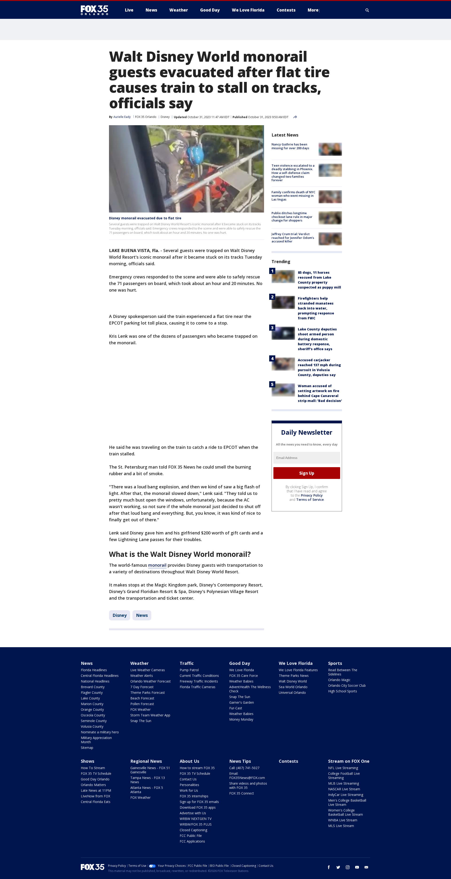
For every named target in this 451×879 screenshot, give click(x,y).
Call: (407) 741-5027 (244, 768)
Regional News (146, 761)
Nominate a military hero (100, 732)
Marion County (92, 704)
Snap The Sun (140, 720)
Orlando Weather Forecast (150, 681)
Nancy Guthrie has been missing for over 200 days (290, 146)
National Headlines (95, 681)
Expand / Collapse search (367, 10)
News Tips (240, 761)
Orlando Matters (93, 785)
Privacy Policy (312, 495)
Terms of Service (310, 499)
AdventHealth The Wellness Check (250, 689)
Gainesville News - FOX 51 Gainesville (150, 770)
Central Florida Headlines (100, 675)
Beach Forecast (142, 698)
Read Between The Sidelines (342, 672)
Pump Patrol (189, 670)
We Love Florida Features (298, 670)
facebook (329, 867)
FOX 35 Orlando (145, 117)
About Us (189, 761)
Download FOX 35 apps (198, 807)
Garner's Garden (241, 702)
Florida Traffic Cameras (197, 687)
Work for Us (189, 790)
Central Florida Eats (95, 801)
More (313, 10)
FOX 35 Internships (194, 796)
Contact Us (188, 779)
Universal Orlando (292, 692)
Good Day (239, 663)
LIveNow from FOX (95, 796)
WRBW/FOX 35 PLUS (196, 824)
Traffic (187, 663)
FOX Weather (140, 709)
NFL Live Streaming (343, 768)
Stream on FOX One (348, 761)
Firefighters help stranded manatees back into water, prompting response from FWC (316, 308)
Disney (165, 117)
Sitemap (87, 747)
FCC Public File (191, 835)
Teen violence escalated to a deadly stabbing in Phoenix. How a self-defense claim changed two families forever (293, 172)
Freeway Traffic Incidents (199, 681)
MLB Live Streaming (343, 783)
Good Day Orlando (95, 779)
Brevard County (93, 687)
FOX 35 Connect (241, 793)
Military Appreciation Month (96, 739)
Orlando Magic (339, 680)
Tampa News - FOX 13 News (147, 779)
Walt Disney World (293, 681)
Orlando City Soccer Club (347, 685)
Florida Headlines (94, 670)
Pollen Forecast (142, 704)
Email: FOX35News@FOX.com (247, 775)
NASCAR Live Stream (344, 789)
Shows (87, 761)
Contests (288, 761)
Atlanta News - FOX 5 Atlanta (146, 789)
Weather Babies (241, 681)
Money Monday (241, 719)
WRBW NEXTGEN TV (195, 818)
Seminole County (94, 720)
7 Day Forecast (142, 687)
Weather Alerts (141, 675)
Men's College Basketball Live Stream (347, 802)
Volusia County (92, 726)
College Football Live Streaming (344, 775)
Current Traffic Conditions (199, 675)
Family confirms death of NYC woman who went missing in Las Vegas (293, 195)
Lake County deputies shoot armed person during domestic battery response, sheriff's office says (317, 339)
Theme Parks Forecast (147, 692)
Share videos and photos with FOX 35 (248, 785)
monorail (157, 565)
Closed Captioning (193, 830)
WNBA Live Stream (342, 820)
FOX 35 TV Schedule (96, 773)
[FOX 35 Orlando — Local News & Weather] (96, 10)
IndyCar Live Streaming (345, 794)
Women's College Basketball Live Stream (345, 812)
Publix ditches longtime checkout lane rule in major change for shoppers (292, 216)
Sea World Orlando (293, 687)
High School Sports (342, 691)
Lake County (90, 698)
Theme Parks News (294, 675)
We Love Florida (241, 670)
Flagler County (92, 692)
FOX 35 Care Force (243, 675)
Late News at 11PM (96, 790)
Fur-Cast (235, 708)
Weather (139, 663)
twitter (338, 867)
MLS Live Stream (341, 825)
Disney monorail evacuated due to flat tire (145, 218)
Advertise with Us (193, 813)
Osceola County (93, 715)
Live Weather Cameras (147, 670)
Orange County (92, 709)
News (142, 615)
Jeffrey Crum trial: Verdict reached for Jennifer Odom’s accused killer (293, 237)
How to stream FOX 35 (197, 768)
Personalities (189, 785)
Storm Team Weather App (150, 715)
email (366, 867)
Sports (335, 663)
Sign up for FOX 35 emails (199, 801)
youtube (357, 867)
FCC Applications (192, 841)
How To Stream (93, 768)
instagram (347, 867)
